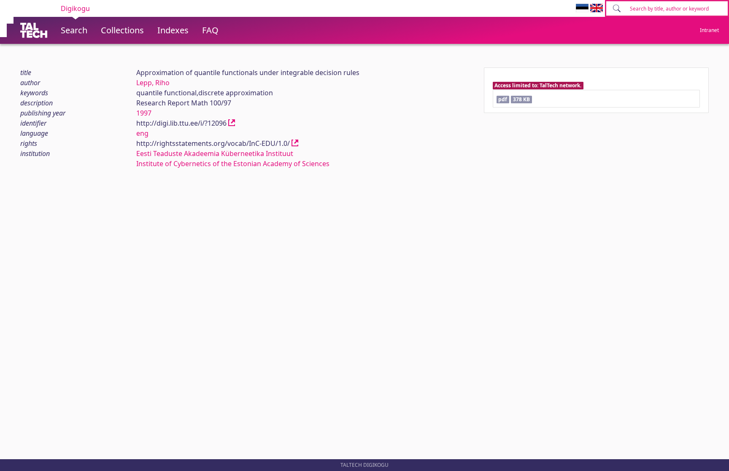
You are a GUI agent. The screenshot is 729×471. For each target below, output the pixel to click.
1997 (143, 113)
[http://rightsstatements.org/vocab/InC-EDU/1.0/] (295, 143)
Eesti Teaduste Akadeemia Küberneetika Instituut (214, 153)
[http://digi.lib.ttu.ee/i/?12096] (231, 123)
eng (142, 133)
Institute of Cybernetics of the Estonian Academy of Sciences (232, 163)
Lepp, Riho (153, 82)
